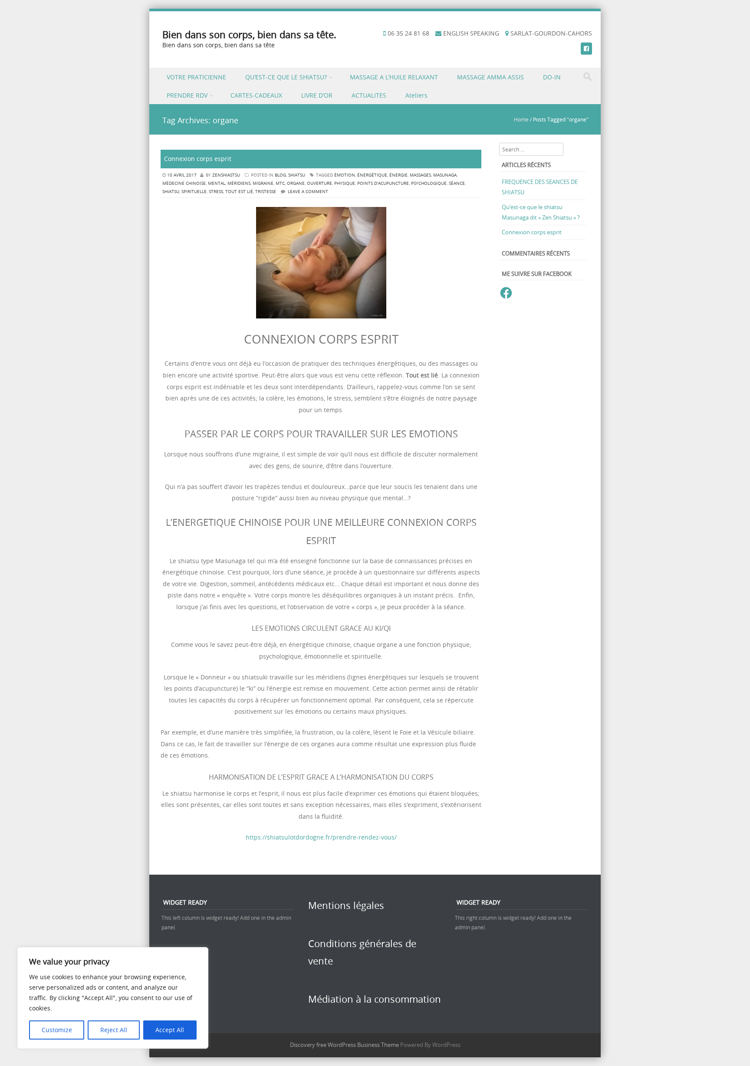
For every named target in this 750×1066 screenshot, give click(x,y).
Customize (57, 1030)
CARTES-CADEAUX (256, 95)
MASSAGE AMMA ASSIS (490, 77)
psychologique (429, 183)
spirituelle (194, 191)
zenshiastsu (226, 175)
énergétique (372, 175)
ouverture (319, 183)
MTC (280, 183)
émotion (344, 175)
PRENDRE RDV (187, 95)
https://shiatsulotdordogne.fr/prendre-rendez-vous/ (321, 837)
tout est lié (239, 191)
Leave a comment (308, 191)
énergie (398, 175)
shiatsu (170, 191)
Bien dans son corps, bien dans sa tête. (249, 34)
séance (457, 183)
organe (296, 183)
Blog (280, 175)
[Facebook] (586, 48)
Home (521, 119)
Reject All (113, 1030)
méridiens (238, 183)
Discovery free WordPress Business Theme (344, 1045)
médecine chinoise (184, 183)
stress (216, 191)
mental (216, 183)
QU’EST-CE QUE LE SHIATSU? (286, 77)
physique (344, 183)
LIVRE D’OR (316, 95)
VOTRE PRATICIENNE (196, 77)
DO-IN (552, 77)
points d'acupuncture (383, 183)
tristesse (265, 191)
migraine (263, 183)
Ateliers (416, 95)
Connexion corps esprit (197, 158)
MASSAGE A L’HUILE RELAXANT (394, 77)
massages (420, 175)
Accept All (169, 1030)
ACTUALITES (369, 95)
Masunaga (445, 175)
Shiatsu (296, 175)
